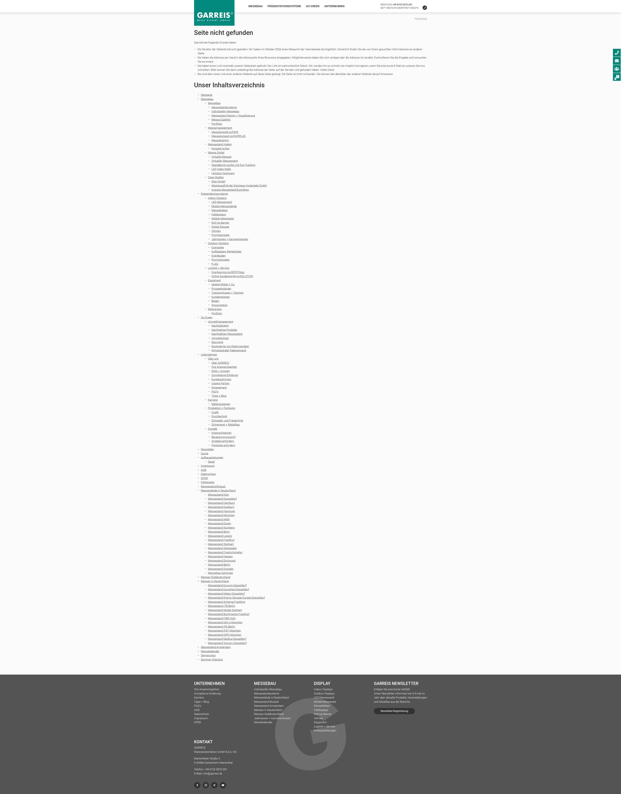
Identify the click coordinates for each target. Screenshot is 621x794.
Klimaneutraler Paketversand (229, 350)
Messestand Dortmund (221, 560)
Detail (211, 461)
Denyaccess (208, 655)
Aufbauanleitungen (212, 457)
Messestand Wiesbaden (222, 548)
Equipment (214, 280)
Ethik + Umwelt (220, 371)
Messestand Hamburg (221, 503)
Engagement (219, 387)
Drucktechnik (219, 416)
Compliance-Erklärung (225, 375)
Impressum (208, 465)
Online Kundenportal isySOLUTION (232, 276)
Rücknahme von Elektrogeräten (230, 346)
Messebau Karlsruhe (220, 573)
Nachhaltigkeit (220, 325)
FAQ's (215, 391)
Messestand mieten (220, 144)
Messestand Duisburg (221, 507)
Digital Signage (220, 226)
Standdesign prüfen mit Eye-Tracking (233, 165)
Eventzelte (218, 247)
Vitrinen (216, 231)
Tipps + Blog (219, 395)
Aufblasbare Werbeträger (227, 251)
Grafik (215, 412)
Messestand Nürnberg (221, 527)
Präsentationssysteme (284, 6)
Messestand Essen (219, 523)
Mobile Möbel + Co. (223, 284)
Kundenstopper (221, 296)
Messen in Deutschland (215, 581)
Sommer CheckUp (212, 659)
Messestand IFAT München (224, 630)
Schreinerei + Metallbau (226, 424)
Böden (215, 301)
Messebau (255, 6)
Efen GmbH (218, 181)
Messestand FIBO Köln (222, 618)
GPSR (204, 478)
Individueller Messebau (225, 111)
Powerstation (220, 305)
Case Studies (216, 177)
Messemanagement (220, 127)
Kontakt (212, 428)
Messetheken (220, 210)
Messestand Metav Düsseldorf (226, 593)
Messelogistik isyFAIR (225, 132)
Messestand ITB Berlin (221, 605)
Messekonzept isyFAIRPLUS (228, 136)
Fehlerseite (207, 482)
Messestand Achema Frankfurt (226, 601)
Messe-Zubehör (221, 119)
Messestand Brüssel (213, 486)
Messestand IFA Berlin (221, 626)
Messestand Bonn (219, 531)
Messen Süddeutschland (215, 577)
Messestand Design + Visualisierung (233, 115)
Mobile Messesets (223, 218)
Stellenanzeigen (221, 404)
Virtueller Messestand (225, 160)
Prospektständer (221, 288)
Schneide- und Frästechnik (227, 420)
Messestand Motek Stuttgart (225, 610)
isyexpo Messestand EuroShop (230, 189)
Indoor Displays (217, 198)
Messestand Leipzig (220, 536)
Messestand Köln (218, 494)
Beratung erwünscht (223, 437)
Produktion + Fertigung (221, 408)
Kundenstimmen (221, 379)
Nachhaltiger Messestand (227, 334)
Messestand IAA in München (225, 622)
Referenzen (215, 309)
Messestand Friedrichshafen (225, 552)
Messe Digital (216, 152)
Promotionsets (220, 235)
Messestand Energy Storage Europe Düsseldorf (236, 597)
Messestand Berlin (219, 564)
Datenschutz (208, 474)
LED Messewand (222, 202)
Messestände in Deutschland (218, 490)
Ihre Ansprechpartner (224, 366)
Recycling (217, 342)
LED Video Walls (221, 169)
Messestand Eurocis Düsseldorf (227, 585)
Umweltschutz (220, 338)
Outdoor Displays (218, 243)
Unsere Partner (220, 383)
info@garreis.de (212, 773)
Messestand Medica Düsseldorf (227, 638)
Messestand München (221, 515)
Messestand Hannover (221, 511)
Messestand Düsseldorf (222, 498)
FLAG (215, 264)
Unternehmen (334, 6)
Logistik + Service (218, 268)
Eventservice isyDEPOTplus (228, 272)
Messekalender (210, 651)
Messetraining (220, 140)
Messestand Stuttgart (221, 544)
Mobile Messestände (224, 206)
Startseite (206, 94)
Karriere (213, 399)
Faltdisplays (219, 214)
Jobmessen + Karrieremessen (230, 239)
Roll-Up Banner (220, 222)
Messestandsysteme (224, 107)
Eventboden (219, 255)
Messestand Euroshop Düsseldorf (228, 589)
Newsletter (207, 449)
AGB (203, 470)
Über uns (213, 358)
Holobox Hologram (223, 173)
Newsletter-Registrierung (394, 711)
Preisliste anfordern (223, 445)
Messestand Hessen (220, 556)
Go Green (312, 6)
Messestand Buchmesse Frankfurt (228, 614)
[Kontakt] (423, 8)
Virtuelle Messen (222, 156)
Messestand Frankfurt (221, 540)
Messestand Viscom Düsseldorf (227, 643)
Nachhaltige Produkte (224, 329)
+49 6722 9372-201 (402, 4)
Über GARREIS (220, 362)
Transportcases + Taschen (228, 292)
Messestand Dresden (221, 568)
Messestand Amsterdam (216, 647)
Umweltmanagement (220, 321)
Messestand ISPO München (224, 634)
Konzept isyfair (220, 148)
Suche (204, 453)
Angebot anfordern (223, 441)
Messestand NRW (219, 519)
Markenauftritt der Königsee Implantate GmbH (239, 185)
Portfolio (217, 123)
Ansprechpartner (222, 432)
